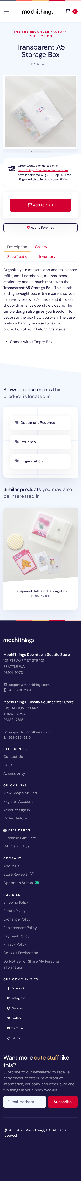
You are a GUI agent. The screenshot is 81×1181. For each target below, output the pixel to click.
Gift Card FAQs (16, 846)
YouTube (18, 1028)
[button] (40, 112)
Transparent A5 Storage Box (40, 51)
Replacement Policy (20, 927)
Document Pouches (38, 422)
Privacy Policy (15, 944)
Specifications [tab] (19, 256)
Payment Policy (16, 936)
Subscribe (66, 1101)
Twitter (18, 1018)
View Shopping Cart (20, 793)
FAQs (7, 765)
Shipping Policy (16, 902)
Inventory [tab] (47, 256)
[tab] (31, 151)
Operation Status (18, 882)
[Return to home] (37, 11)
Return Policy (14, 910)
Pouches (28, 442)
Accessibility (14, 773)
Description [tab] (17, 246)
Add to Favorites (42, 227)
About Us (11, 866)
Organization (32, 461)
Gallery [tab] (41, 246)
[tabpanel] (40, 306)
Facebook (19, 988)
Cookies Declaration (20, 952)
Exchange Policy (17, 919)
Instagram (20, 998)
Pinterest (19, 1008)
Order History (15, 818)
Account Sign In (16, 809)
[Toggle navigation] (6, 11)
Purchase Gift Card (19, 838)
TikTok (17, 1038)
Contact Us (13, 756)
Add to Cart (42, 205)
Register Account (18, 801)
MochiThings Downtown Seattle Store (43, 170)
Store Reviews (15, 874)
